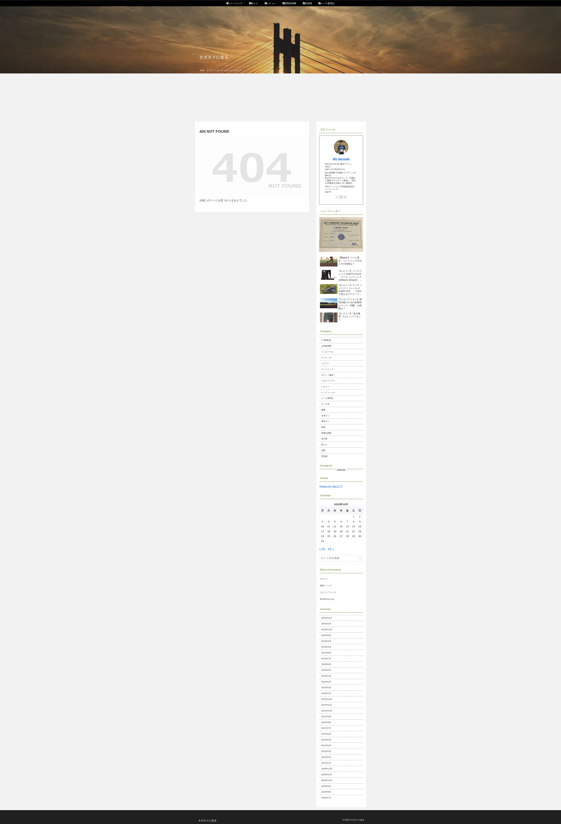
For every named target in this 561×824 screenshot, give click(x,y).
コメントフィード (328, 592)
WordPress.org (327, 599)
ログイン (324, 579)
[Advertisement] (280, 97)
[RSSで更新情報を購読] (345, 197)
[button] (360, 558)
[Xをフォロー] (337, 197)
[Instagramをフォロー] (341, 197)
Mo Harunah (341, 159)
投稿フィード (326, 585)
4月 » (331, 548)
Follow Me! (341, 470)
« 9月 (322, 548)
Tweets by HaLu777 (330, 486)
